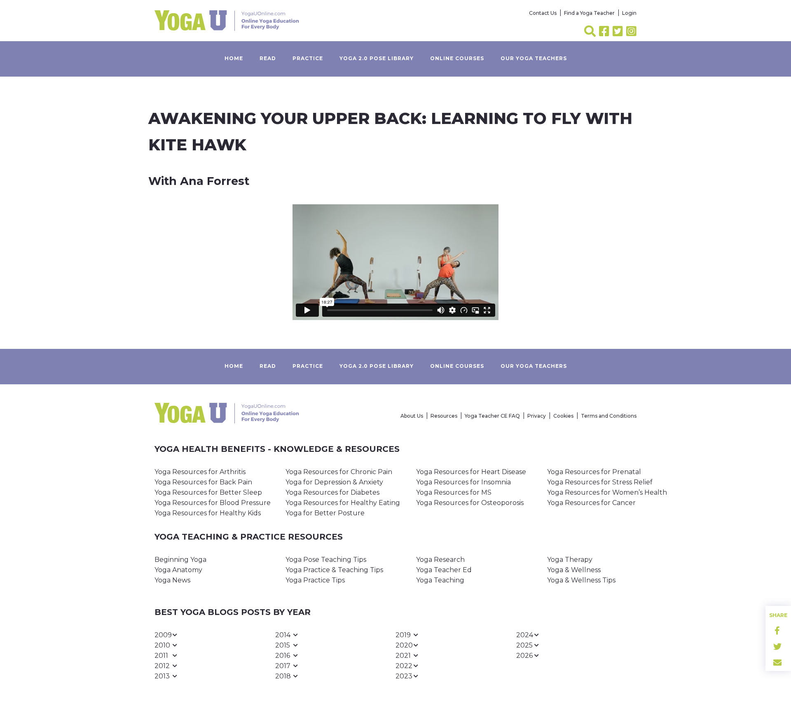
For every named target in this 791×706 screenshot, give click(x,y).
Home (234, 58)
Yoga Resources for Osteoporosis (470, 503)
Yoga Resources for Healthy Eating (343, 503)
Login (629, 13)
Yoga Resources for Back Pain (203, 482)
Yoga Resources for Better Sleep (208, 492)
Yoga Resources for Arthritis (200, 472)
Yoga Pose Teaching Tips (326, 559)
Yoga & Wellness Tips (581, 580)
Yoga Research (440, 559)
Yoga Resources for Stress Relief (600, 482)
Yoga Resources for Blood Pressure (212, 503)
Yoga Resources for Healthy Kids (207, 513)
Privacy (536, 416)
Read (268, 58)
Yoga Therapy (569, 559)
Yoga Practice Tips (315, 580)
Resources (444, 416)
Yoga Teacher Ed (444, 570)
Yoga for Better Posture (325, 513)
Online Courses (457, 58)
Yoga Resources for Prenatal (594, 472)
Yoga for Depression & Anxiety (334, 482)
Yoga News (172, 580)
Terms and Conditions (609, 416)
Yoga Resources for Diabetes (332, 492)
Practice (308, 58)
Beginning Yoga (180, 559)
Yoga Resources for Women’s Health (607, 492)
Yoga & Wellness (574, 570)
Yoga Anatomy (178, 570)
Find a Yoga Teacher (589, 13)
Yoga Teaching (440, 580)
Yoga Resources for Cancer (591, 503)
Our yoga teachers (534, 58)
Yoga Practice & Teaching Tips (334, 570)
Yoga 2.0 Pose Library (376, 58)
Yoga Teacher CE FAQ (492, 416)
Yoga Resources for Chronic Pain (339, 472)
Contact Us (543, 13)
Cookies (563, 416)
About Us (411, 416)
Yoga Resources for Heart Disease (471, 472)
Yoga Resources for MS (453, 492)
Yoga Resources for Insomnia (463, 482)
